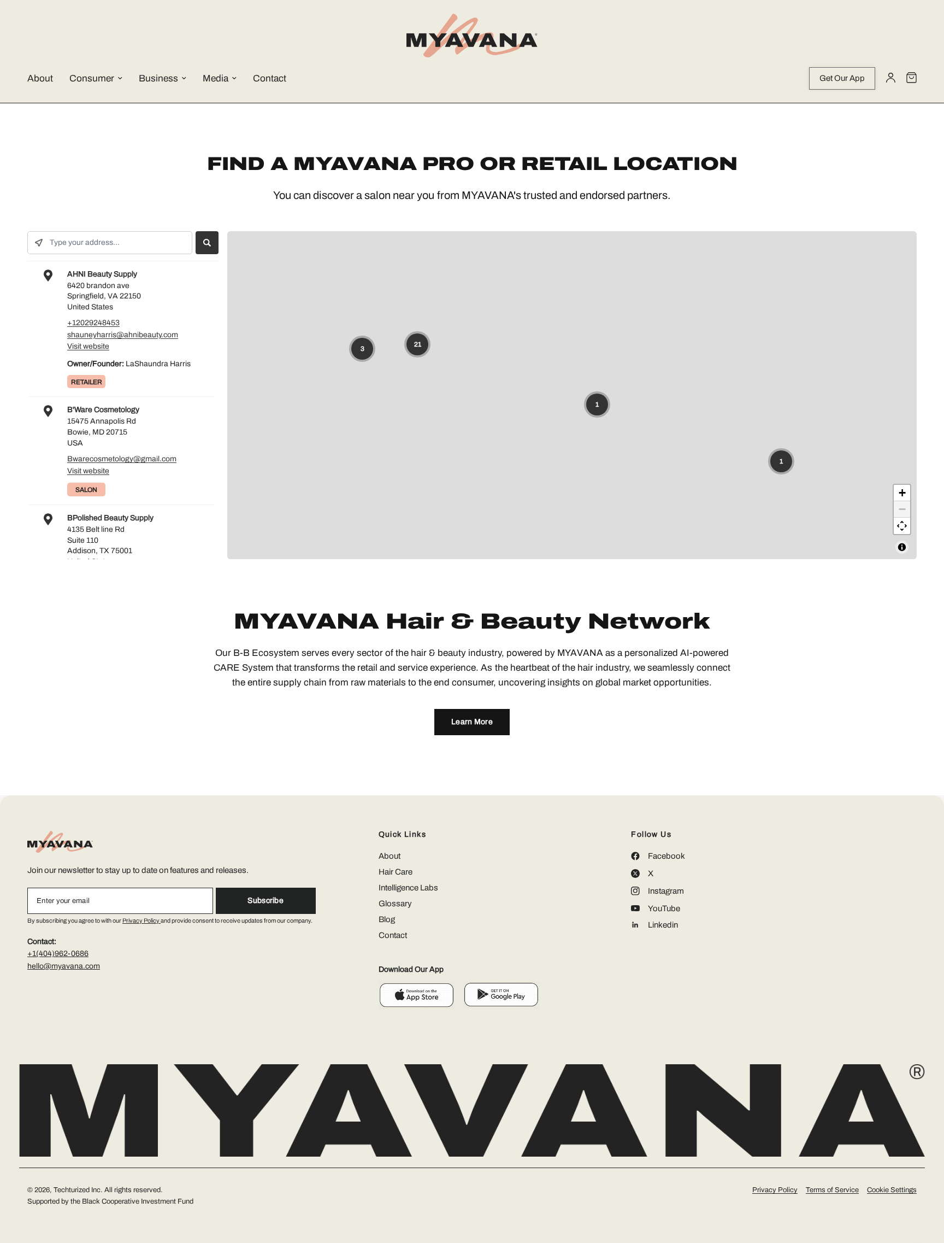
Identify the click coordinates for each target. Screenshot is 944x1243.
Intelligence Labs (408, 887)
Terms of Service (832, 1190)
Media (215, 78)
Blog (387, 919)
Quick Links (402, 835)
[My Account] (891, 78)
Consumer (91, 78)
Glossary (395, 903)
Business (158, 78)
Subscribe (265, 900)
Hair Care (395, 871)
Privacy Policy (141, 920)
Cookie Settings (892, 1190)
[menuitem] (48, 79)
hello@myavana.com (63, 966)
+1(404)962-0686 (57, 953)
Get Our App (842, 78)
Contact (269, 78)
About (40, 78)
